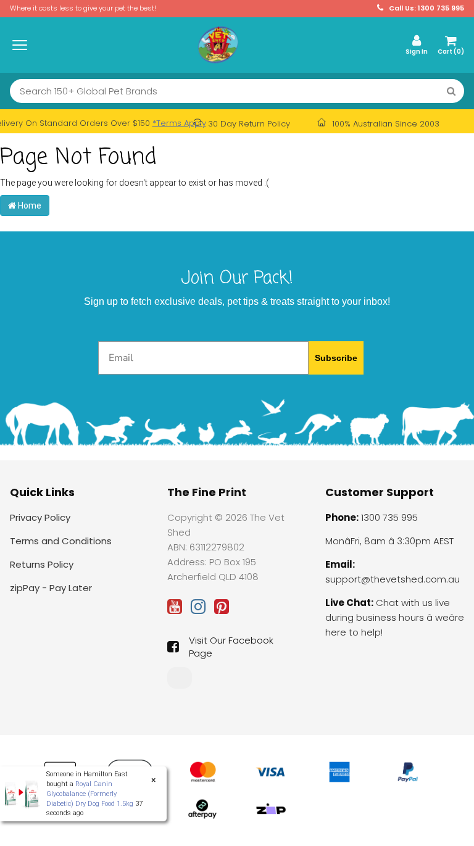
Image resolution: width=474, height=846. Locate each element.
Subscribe (336, 358)
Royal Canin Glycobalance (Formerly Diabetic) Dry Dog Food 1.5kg (89, 793)
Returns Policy (41, 564)
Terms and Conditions (61, 540)
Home (28, 205)
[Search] (451, 91)
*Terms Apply (179, 123)
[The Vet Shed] (217, 44)
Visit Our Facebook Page (231, 647)
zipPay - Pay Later (51, 587)
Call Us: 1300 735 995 (425, 8)
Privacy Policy (40, 517)
